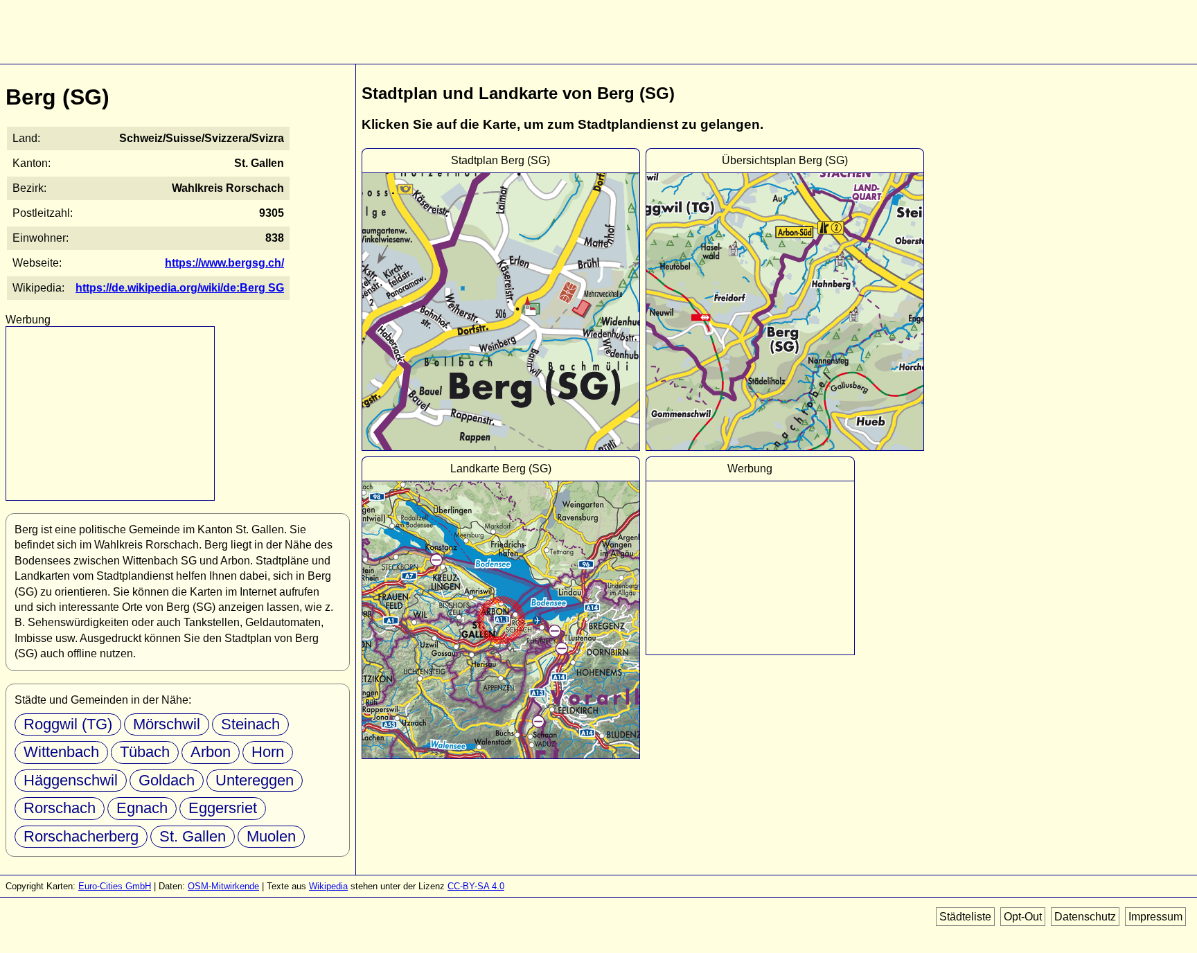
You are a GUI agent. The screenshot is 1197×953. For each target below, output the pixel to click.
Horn (267, 751)
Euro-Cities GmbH (114, 886)
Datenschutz (1085, 917)
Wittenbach (61, 751)
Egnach (142, 808)
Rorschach (60, 808)
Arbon (210, 751)
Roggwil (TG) (68, 724)
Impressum (1155, 917)
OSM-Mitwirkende (223, 886)
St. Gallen (192, 836)
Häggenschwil (71, 780)
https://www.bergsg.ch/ (224, 263)
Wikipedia (328, 886)
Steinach (250, 724)
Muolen (271, 836)
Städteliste (965, 917)
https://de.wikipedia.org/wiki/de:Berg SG (180, 288)
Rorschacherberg (81, 836)
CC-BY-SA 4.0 (475, 886)
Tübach (145, 751)
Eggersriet (222, 808)
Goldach (167, 780)
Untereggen (254, 780)
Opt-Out (1023, 917)
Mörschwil (166, 724)
